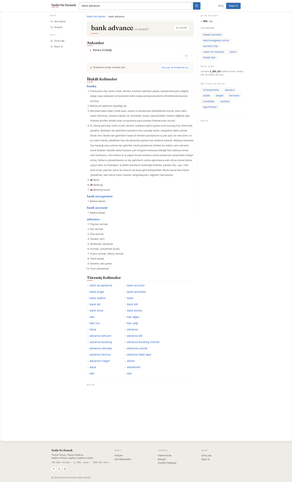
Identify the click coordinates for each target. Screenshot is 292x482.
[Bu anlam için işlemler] (192, 55)
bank (130, 298)
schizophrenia (211, 89)
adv (92, 373)
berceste (234, 95)
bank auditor (98, 298)
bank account (97, 207)
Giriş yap (206, 455)
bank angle (97, 291)
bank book (96, 310)
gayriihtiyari (210, 107)
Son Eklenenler (123, 459)
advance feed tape (139, 354)
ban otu (95, 323)
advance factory (100, 354)
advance (93, 219)
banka (91, 86)
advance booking (101, 342)
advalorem (134, 367)
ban (92, 316)
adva (93, 367)
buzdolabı (208, 101)
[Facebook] (53, 469)
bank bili (95, 304)
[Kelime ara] (197, 6)
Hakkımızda (164, 455)
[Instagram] (65, 469)
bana (93, 329)
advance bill (134, 335)
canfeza (224, 101)
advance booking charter (143, 342)
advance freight (100, 360)
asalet (206, 95)
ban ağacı (133, 316)
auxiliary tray (210, 46)
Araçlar (119, 455)
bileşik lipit (209, 57)
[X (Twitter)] (59, 469)
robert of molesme (213, 51)
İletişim (162, 459)
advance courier (137, 348)
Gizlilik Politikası (167, 462)
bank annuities (136, 291)
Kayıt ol (233, 5)
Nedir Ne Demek (96, 16)
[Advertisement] (140, 408)
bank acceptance (100, 196)
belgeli (219, 95)
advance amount (100, 335)
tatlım (233, 51)
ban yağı (132, 323)
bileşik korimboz (212, 34)
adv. (129, 373)
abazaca (230, 89)
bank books (134, 310)
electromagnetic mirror (216, 40)
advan (131, 360)
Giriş (220, 5)
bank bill (132, 304)
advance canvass (101, 348)
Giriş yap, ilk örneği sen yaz (175, 67)
